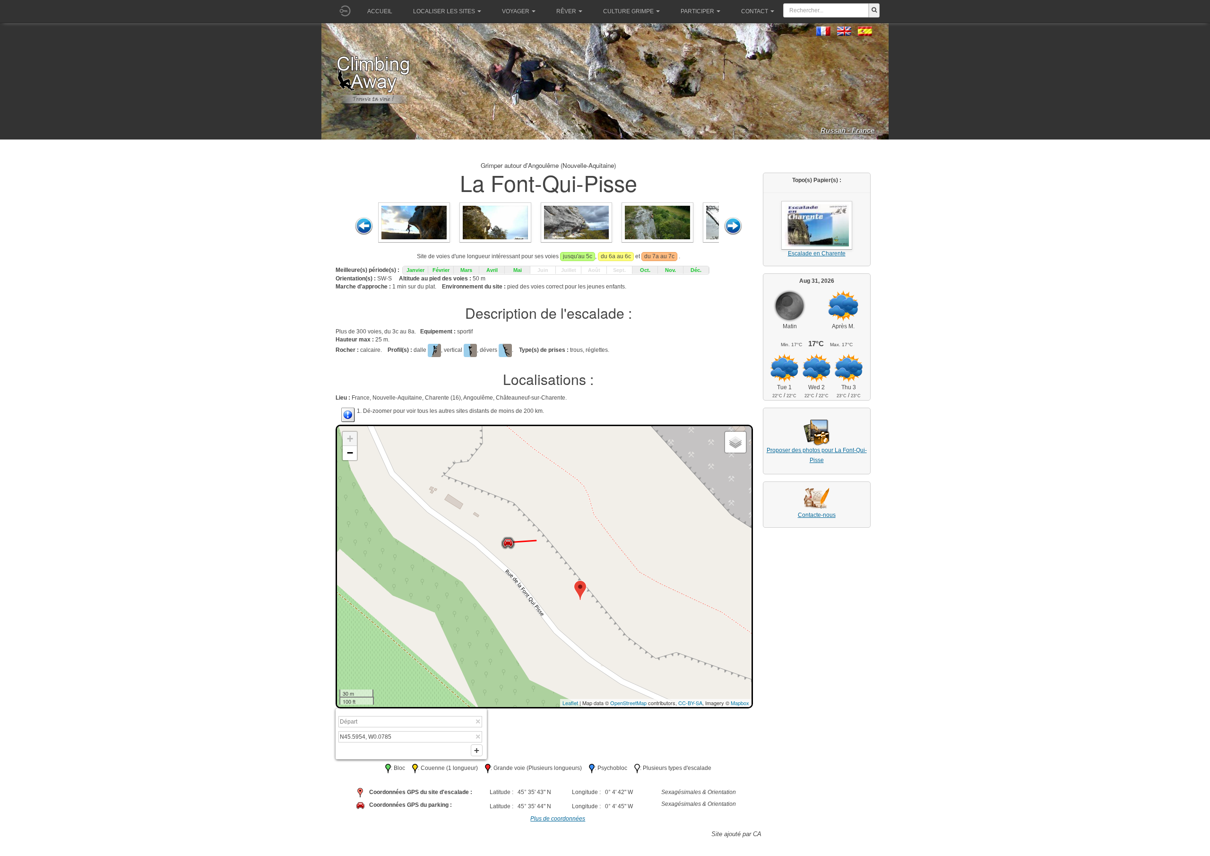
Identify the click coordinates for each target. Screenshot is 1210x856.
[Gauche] (363, 226)
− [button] (350, 453)
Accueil (379, 11)
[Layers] (735, 442)
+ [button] (350, 439)
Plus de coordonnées (557, 818)
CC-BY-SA (690, 703)
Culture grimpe (628, 11)
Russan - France (847, 130)
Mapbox (740, 703)
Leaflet (570, 703)
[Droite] (733, 226)
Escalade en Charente (817, 253)
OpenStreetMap (628, 703)
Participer (697, 11)
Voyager (515, 11)
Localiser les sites (444, 11)
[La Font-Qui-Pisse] (414, 222)
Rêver (566, 11)
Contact (754, 11)
